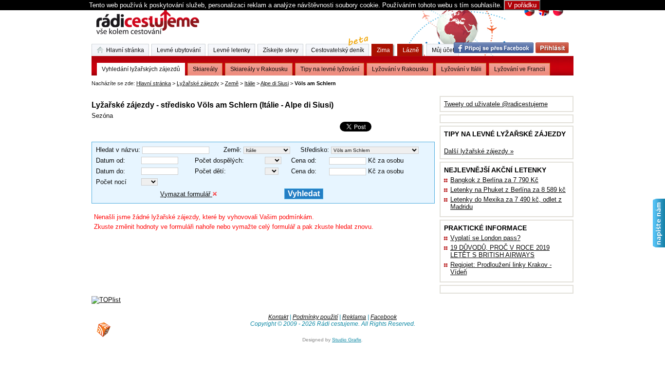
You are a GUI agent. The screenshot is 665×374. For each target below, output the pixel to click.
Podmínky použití (315, 317)
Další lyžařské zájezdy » (479, 151)
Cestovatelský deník (337, 50)
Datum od (109, 160)
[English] (543, 15)
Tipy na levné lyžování (329, 69)
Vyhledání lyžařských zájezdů (141, 69)
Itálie (249, 83)
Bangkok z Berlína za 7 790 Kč (494, 180)
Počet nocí (111, 182)
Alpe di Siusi (274, 83)
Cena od (302, 160)
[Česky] (529, 15)
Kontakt (278, 317)
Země (232, 83)
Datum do (109, 171)
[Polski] (558, 15)
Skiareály (205, 69)
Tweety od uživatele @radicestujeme (496, 104)
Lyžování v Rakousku (400, 69)
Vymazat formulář (186, 194)
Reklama (354, 317)
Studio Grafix (346, 339)
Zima (383, 50)
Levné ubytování (179, 50)
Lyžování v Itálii (461, 69)
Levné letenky (231, 50)
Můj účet (443, 50)
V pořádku (522, 5)
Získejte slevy (280, 50)
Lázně (411, 50)
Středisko (313, 149)
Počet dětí (209, 171)
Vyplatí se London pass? (485, 238)
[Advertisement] (205, 90)
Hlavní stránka (153, 83)
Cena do (302, 171)
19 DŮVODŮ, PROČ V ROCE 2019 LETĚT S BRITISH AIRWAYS (500, 251)
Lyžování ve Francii (519, 69)
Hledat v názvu (117, 149)
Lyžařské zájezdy (198, 83)
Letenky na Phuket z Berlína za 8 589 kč (508, 189)
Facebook (383, 317)
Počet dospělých (218, 160)
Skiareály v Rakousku (259, 69)
